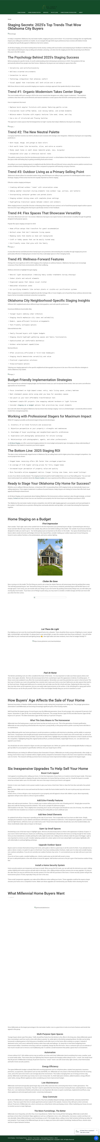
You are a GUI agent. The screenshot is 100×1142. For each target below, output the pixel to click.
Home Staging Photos (34, 12)
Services (45, 12)
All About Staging (15, 443)
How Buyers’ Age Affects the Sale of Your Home (46, 700)
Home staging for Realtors (68, 12)
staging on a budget (26, 405)
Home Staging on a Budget (29, 519)
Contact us (16, 498)
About (81, 12)
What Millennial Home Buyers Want (36, 893)
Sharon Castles (40, 478)
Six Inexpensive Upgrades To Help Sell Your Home (48, 768)
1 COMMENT (11, 897)
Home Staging (21, 12)
